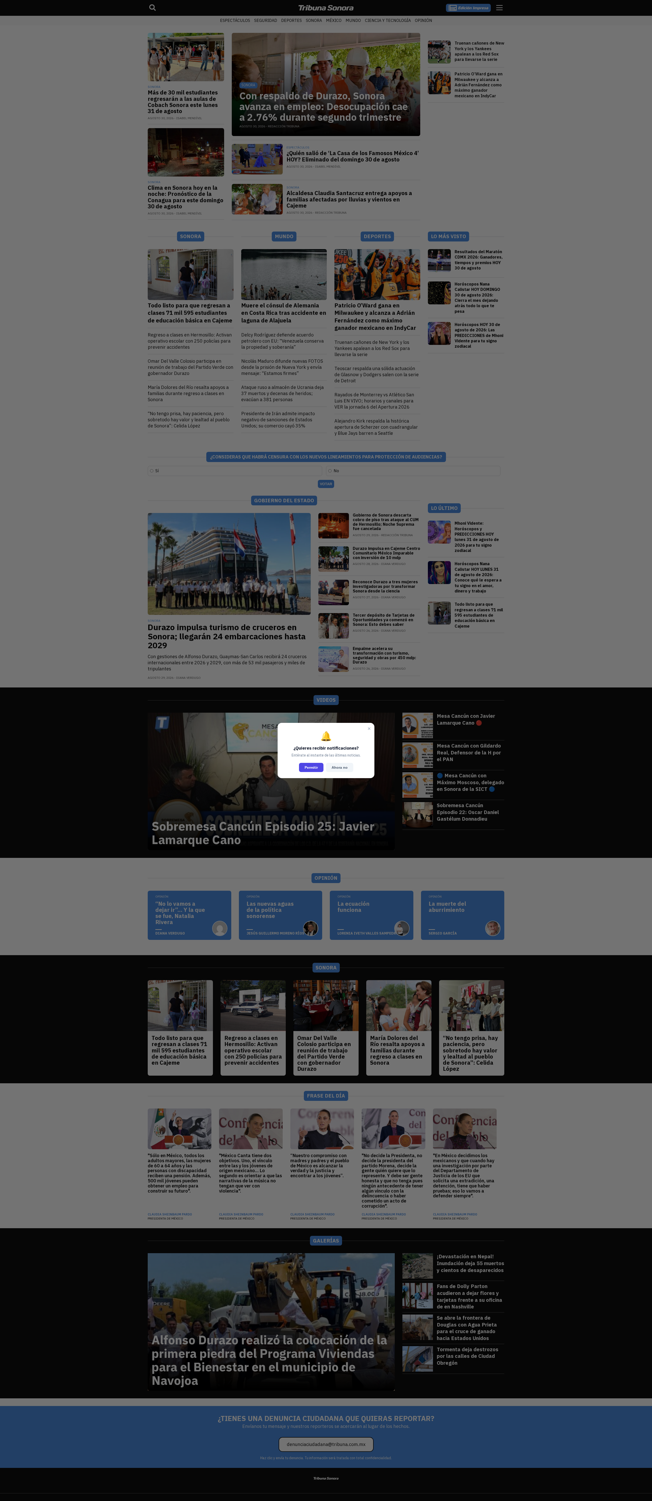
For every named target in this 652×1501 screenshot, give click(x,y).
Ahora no (340, 767)
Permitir (311, 767)
